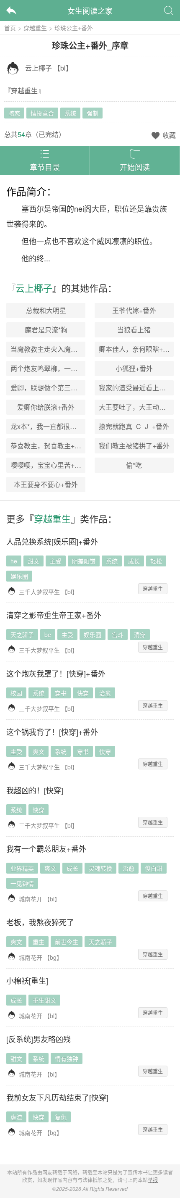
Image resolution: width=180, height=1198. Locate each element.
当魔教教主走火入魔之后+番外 (55, 349)
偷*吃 (134, 465)
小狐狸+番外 (134, 368)
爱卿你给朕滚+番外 (46, 407)
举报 (153, 1179)
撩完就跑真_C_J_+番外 (134, 426)
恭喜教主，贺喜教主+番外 (49, 445)
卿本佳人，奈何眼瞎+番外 (137, 349)
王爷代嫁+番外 (134, 310)
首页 (10, 28)
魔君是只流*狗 (46, 329)
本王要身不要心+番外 (46, 484)
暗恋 (14, 113)
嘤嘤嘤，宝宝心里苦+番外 (49, 465)
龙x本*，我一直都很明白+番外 (55, 426)
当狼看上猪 (134, 329)
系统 (70, 113)
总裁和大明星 (46, 310)
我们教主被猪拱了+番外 (134, 445)
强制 (92, 113)
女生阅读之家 (90, 10)
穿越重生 (35, 28)
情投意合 (42, 113)
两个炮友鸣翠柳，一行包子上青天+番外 (69, 368)
